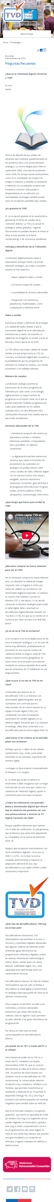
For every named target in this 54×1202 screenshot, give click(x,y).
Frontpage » (16, 42)
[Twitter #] (10, 1189)
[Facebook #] (17, 1189)
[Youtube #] (25, 1189)
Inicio (5, 42)
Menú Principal (27, 34)
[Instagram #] (32, 1189)
